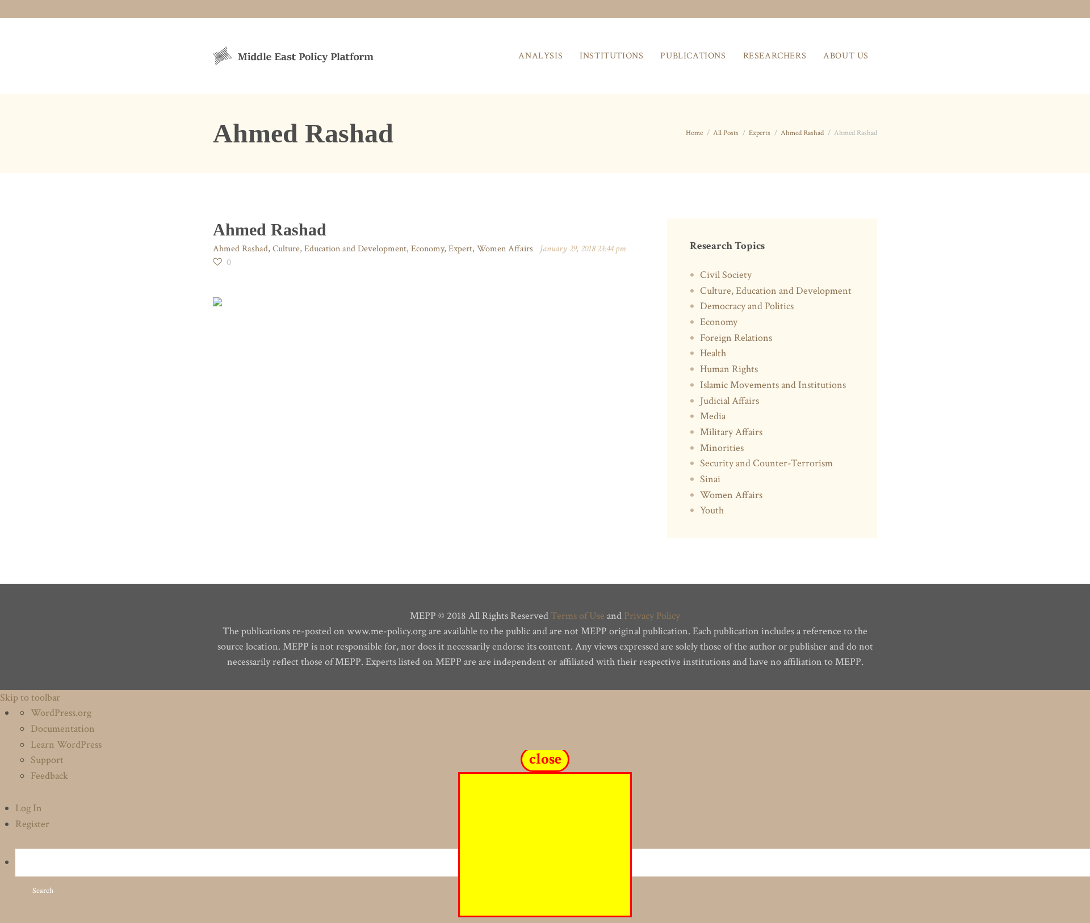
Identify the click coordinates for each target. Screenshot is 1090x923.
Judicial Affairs (729, 400)
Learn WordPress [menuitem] (66, 744)
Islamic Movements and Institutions (773, 384)
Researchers (775, 56)
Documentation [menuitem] (63, 728)
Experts (759, 133)
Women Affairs (505, 249)
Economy (427, 249)
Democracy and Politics (747, 306)
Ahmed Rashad (802, 133)
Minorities (722, 447)
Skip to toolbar (30, 697)
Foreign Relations (736, 337)
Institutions (611, 56)
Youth (712, 510)
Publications (693, 56)
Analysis (540, 56)
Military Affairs (731, 432)
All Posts (726, 133)
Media (713, 416)
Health (713, 353)
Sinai (710, 479)
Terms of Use (578, 615)
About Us (846, 56)
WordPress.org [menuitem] (61, 712)
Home (694, 133)
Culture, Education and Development (339, 249)
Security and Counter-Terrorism (766, 463)
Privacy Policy (652, 615)
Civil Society (726, 274)
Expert (460, 249)
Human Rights (729, 369)
